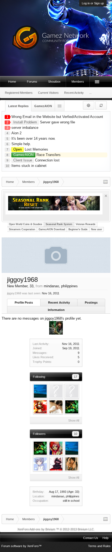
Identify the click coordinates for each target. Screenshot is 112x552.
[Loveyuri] (40, 407)
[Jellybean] (40, 391)
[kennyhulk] (56, 391)
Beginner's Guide (78, 229)
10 (75, 433)
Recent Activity (59, 302)
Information (56, 309)
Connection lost (36, 160)
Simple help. (21, 144)
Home (12, 81)
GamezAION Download (52, 229)
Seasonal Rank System (59, 224)
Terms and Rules (99, 546)
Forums (32, 81)
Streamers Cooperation (22, 229)
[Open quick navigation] (105, 182)
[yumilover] (56, 464)
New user (96, 229)
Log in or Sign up (93, 3)
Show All (73, 420)
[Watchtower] (56, 448)
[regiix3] (56, 407)
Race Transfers (37, 155)
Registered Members (19, 92)
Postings (91, 302)
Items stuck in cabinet (28, 166)
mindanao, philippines (65, 496)
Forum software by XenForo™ (21, 546)
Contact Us (90, 537)
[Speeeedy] (71, 464)
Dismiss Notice (106, 196)
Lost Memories (30, 149)
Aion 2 (16, 133)
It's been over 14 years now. (33, 138)
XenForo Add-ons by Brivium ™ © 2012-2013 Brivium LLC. (56, 529)
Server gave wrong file (44, 122)
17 (75, 376)
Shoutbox (54, 81)
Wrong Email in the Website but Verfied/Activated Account (57, 117)
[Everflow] (71, 391)
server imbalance (24, 128)
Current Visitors (48, 92)
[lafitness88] (71, 407)
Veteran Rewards (85, 224)
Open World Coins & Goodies (25, 224)
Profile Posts (24, 302)
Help (105, 537)
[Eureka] (40, 464)
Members (77, 81)
